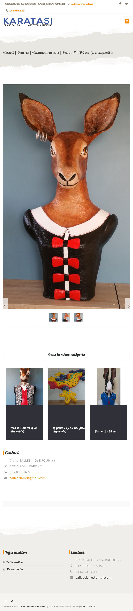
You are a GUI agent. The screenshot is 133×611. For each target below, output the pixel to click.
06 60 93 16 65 (17, 10)
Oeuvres (23, 53)
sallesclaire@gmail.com (82, 3)
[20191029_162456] (53, 317)
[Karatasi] (28, 21)
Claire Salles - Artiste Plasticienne (29, 606)
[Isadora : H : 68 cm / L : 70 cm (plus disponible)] (4, 305)
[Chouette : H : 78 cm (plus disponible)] (129, 305)
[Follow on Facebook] (120, 3)
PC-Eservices (89, 606)
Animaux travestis (45, 53)
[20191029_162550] (78, 317)
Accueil (8, 53)
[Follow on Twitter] (126, 3)
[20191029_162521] (66, 317)
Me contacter (15, 569)
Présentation (14, 562)
